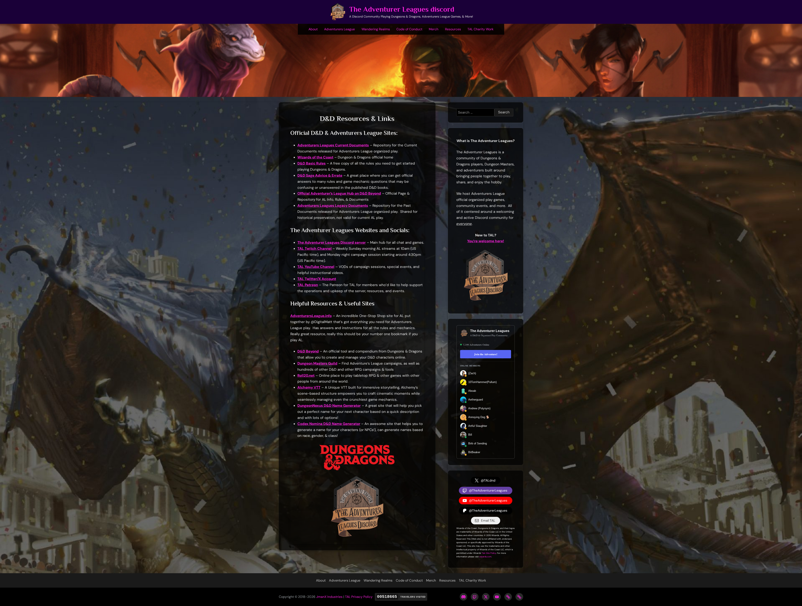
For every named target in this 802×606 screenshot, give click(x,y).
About (313, 29)
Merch (433, 29)
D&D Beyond (308, 351)
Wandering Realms (376, 29)
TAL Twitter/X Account (316, 278)
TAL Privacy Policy (359, 597)
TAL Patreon (307, 285)
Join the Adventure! (485, 354)
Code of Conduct (409, 29)
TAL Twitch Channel (314, 248)
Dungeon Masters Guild (317, 363)
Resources (453, 29)
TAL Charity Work (480, 29)
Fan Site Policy (489, 553)
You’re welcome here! (485, 241)
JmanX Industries (329, 597)
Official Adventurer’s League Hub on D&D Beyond (339, 193)
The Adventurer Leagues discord (401, 9)
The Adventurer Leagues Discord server (331, 242)
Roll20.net (306, 375)
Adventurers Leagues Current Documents (333, 145)
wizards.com (485, 556)
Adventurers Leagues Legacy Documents (332, 205)
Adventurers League (339, 29)
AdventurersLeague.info (311, 315)
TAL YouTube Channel (315, 266)
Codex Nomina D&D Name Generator (328, 423)
